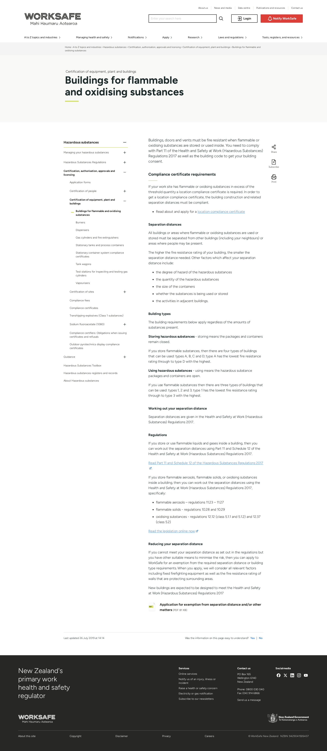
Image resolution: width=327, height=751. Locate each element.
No (260, 638)
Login (247, 18)
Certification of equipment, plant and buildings (206, 47)
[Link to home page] (52, 24)
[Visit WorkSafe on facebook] (279, 675)
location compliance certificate (221, 212)
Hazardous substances (114, 47)
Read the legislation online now (173, 531)
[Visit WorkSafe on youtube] (306, 675)
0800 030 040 (255, 689)
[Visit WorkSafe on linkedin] (292, 675)
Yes (252, 638)
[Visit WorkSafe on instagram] (299, 675)
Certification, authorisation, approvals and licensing (154, 47)
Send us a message (249, 700)
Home (68, 47)
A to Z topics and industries (87, 47)
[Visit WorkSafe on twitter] (285, 675)
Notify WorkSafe (284, 18)
